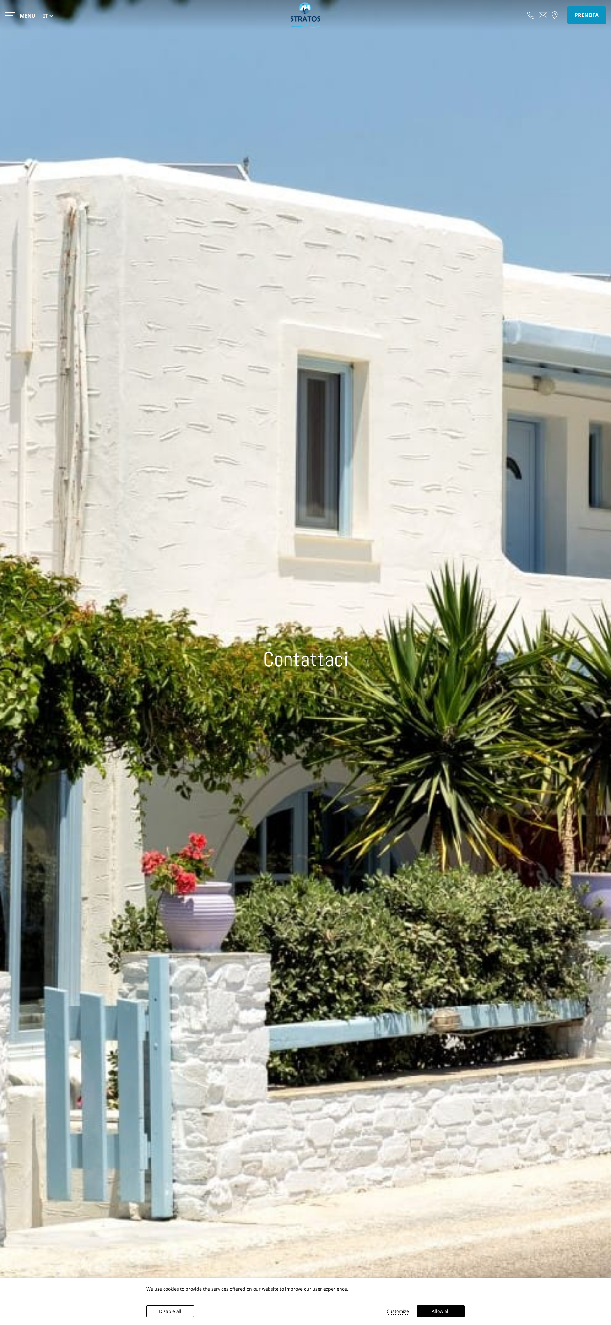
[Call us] (530, 14)
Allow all (441, 1311)
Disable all (170, 1311)
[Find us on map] (555, 14)
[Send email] (543, 14)
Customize (398, 1311)
